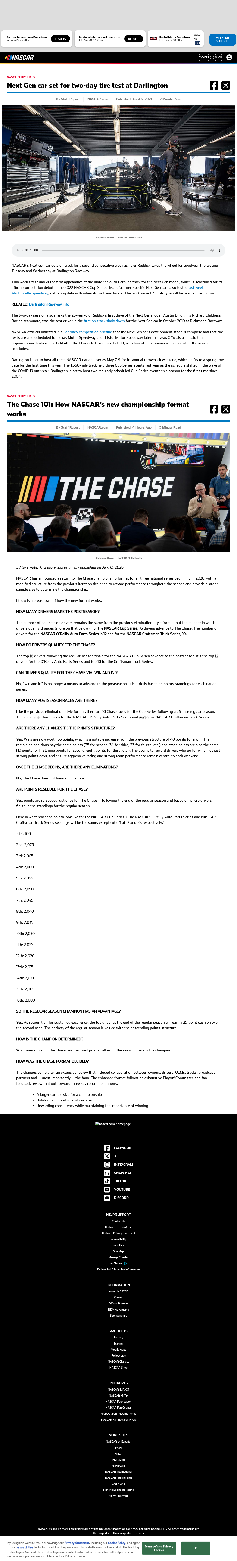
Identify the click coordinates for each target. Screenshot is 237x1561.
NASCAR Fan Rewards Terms (118, 1413)
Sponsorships (118, 1315)
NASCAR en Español (118, 1441)
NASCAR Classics (118, 1361)
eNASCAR (118, 1465)
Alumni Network (118, 1495)
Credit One (118, 1483)
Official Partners (118, 1303)
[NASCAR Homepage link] (118, 1120)
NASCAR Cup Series (21, 77)
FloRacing (118, 1459)
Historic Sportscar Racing (118, 1489)
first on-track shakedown (104, 321)
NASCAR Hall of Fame (118, 1477)
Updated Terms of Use (118, 1227)
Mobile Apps (118, 1349)
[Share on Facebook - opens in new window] (214, 88)
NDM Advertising (118, 1309)
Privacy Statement (77, 1543)
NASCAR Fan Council (118, 1407)
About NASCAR (118, 1291)
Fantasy (118, 1337)
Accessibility (118, 1239)
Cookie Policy (116, 1543)
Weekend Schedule (222, 40)
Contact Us (118, 1221)
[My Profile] (229, 57)
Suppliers (118, 1245)
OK (196, 1548)
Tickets (204, 57)
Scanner (118, 1343)
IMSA (118, 1447)
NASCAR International (118, 1471)
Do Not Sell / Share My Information (118, 1269)
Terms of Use (24, 1547)
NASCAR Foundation (118, 1401)
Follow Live (119, 1355)
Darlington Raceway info (49, 304)
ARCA (118, 1453)
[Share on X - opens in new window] (225, 88)
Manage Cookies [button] (119, 1257)
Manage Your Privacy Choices (159, 1548)
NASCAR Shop (118, 1367)
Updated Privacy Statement (118, 1233)
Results (60, 38)
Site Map (118, 1251)
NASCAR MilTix (118, 1395)
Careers (118, 1297)
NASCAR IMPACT (118, 1389)
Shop (218, 57)
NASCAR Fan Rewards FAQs (118, 1419)
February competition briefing (87, 332)
